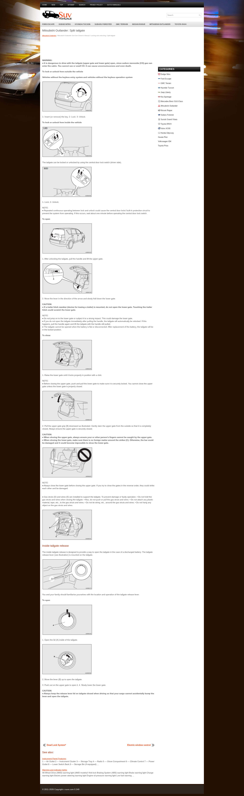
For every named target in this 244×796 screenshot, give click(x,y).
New (53, 5)
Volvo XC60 (165, 128)
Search (82, 5)
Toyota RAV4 (180, 24)
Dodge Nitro (65, 24)
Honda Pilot (162, 137)
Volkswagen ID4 (164, 141)
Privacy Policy (96, 5)
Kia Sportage (166, 97)
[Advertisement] (98, 47)
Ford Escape (48, 24)
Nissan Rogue (138, 24)
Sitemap (71, 5)
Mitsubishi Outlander (160, 24)
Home (44, 5)
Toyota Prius (163, 146)
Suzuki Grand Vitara (169, 119)
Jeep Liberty (166, 92)
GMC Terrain (122, 24)
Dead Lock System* (56, 745)
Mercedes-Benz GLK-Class (172, 101)
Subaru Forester (103, 24)
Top (61, 5)
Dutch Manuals (113, 5)
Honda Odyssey (167, 133)
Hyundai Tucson (82, 24)
